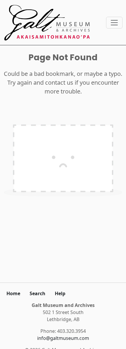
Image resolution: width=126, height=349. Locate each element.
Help (60, 293)
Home (13, 293)
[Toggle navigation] (114, 23)
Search (37, 293)
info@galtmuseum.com (63, 338)
